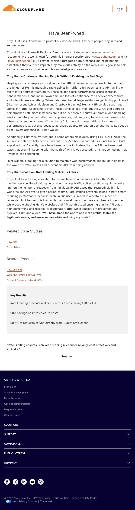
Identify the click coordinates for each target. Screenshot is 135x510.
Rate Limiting (14, 269)
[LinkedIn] (24, 482)
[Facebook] (7, 482)
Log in (119, 9)
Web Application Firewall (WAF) (24, 274)
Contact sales (12, 414)
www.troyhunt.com (104, 56)
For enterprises (13, 398)
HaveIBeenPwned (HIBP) (23, 61)
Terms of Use (61, 498)
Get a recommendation (17, 403)
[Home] (24, 9)
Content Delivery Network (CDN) (25, 280)
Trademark (46, 501)
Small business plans (16, 392)
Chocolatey (13, 247)
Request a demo (13, 409)
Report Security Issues (84, 498)
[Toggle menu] (130, 9)
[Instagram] (41, 482)
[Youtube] (32, 482)
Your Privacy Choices (25, 501)
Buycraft (12, 241)
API (81, 41)
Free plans (10, 386)
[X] (15, 482)
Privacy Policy (42, 498)
